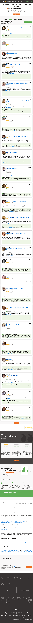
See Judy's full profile (7, 223)
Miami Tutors (24, 601)
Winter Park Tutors (19, 551)
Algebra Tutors (2, 597)
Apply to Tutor (15, 578)
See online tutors (29, 566)
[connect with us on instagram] (8, 590)
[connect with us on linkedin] (10, 590)
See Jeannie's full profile (11, 239)
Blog (7, 582)
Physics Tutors (8, 603)
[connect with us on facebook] (6, 590)
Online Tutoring (9, 579)
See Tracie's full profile (5, 191)
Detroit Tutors (24, 597)
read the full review (9, 37)
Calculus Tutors (3, 598)
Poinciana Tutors (25, 551)
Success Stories (14, 1)
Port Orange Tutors (13, 551)
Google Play (27, 578)
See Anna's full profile (7, 158)
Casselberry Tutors (3, 552)
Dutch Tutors (2, 542)
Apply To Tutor (20, 1)
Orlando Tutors (3, 550)
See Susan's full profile (9, 142)
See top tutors (16, 460)
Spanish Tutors (13, 599)
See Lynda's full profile (10, 33)
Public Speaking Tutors (14, 542)
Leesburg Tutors (23, 552)
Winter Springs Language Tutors (5, 521)
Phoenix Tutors (30, 599)
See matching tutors (16, 14)
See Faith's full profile (11, 73)
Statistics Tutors (14, 600)
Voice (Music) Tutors (20, 542)
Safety (1, 582)
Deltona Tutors (9, 551)
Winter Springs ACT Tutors (4, 529)
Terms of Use (20, 619)
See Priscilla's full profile (9, 314)
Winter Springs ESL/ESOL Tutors (14, 521)
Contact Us (2, 578)
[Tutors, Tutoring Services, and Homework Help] (3, 1)
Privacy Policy (24, 619)
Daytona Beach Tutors (29, 550)
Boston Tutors (19, 598)
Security (2, 583)
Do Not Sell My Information (29, 619)
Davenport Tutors (28, 552)
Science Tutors (13, 598)
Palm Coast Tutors (9, 552)
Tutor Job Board (15, 579)
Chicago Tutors (19, 600)
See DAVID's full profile (10, 398)
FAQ (1, 579)
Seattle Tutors (30, 602)
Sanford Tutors (14, 552)
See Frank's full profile (9, 175)
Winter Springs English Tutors (22, 521)
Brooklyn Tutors (19, 599)
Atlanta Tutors (19, 597)
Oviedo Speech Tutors (10, 535)
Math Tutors (7, 601)
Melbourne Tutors (7, 550)
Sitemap (14, 619)
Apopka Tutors (19, 552)
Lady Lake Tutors (30, 551)
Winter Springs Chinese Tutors (9, 522)
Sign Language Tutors (7, 542)
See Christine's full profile (11, 255)
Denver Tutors (19, 603)
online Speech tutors (16, 566)
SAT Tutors (13, 597)
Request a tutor (9, 578)
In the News (2, 584)
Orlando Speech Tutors (4, 535)
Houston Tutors (25, 598)
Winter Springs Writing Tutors (18, 522)
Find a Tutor (8, 577)
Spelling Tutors (25, 542)
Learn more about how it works (25, 590)
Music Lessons (8, 602)
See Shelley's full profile (8, 107)
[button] (14, 70)
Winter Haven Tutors (3, 551)
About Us (2, 577)
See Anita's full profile (8, 414)
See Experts (9, 1)
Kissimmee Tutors (13, 550)
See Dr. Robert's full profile (8, 266)
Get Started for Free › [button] (29, 1)
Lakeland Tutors (18, 550)
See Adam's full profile (8, 90)
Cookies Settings (17, 619)
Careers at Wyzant (15, 577)
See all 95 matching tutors (28, 21)
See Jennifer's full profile (8, 59)
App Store (22, 578)
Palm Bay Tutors (23, 550)
